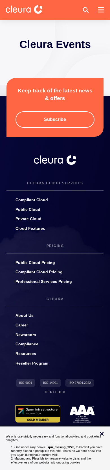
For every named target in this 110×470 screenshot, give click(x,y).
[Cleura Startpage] (28, 10)
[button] (86, 10)
